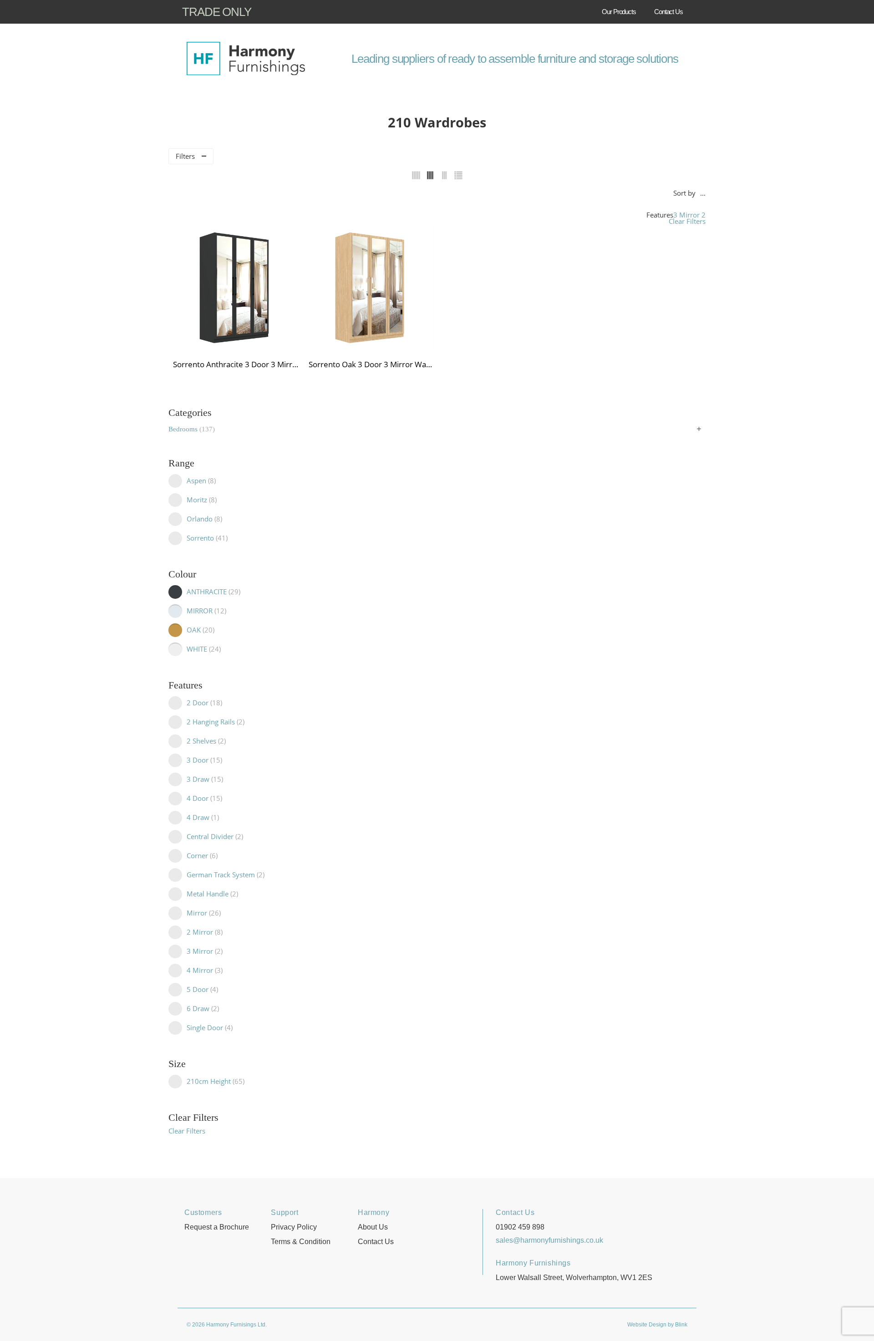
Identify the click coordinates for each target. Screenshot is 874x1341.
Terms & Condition (300, 1241)
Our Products (619, 11)
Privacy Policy (294, 1227)
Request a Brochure (216, 1227)
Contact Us (668, 11)
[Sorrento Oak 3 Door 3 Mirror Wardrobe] (372, 288)
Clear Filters (687, 221)
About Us (373, 1227)
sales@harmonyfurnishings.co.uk (549, 1240)
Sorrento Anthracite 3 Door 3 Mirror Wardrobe (236, 364)
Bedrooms (190, 429)
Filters (185, 156)
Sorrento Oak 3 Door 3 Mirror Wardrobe (372, 364)
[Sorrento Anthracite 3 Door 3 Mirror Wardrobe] (236, 288)
